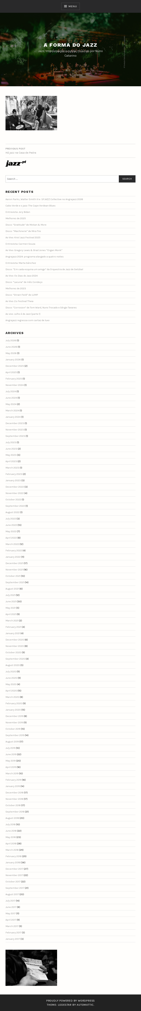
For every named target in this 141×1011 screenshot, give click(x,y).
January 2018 (13, 862)
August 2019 (12, 741)
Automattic (85, 1004)
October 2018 (13, 805)
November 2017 (14, 875)
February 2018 (13, 856)
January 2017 (13, 938)
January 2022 (13, 556)
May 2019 (11, 760)
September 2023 (15, 436)
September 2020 (15, 658)
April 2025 (11, 372)
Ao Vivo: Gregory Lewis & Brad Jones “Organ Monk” (34, 250)
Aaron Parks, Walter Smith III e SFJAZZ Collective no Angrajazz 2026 (44, 199)
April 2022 (11, 537)
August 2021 (12, 588)
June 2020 (11, 677)
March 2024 (12, 410)
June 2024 (11, 397)
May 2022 (11, 531)
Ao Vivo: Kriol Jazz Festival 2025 (23, 237)
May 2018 (11, 837)
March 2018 (12, 849)
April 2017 (11, 919)
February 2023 (14, 474)
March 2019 (12, 773)
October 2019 (13, 728)
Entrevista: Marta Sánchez (21, 263)
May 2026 (11, 353)
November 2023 (15, 429)
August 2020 (13, 665)
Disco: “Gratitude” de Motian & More (26, 224)
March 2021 (12, 620)
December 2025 (15, 365)
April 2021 (11, 614)
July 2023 (11, 442)
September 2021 (15, 582)
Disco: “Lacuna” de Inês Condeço (24, 282)
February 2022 (14, 550)
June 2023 (11, 448)
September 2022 (15, 505)
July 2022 (11, 518)
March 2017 (12, 926)
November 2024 (15, 385)
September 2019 (15, 735)
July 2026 (11, 340)
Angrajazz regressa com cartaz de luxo (28, 320)
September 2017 (15, 888)
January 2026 (13, 359)
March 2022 (12, 544)
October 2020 (13, 652)
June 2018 (11, 830)
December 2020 (15, 639)
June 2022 (11, 525)
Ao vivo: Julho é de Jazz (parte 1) (23, 313)
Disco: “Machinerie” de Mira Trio (23, 231)
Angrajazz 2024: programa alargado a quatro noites (35, 256)
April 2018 (11, 843)
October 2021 (13, 576)
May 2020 (11, 684)
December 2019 (14, 716)
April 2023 (11, 461)
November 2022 (15, 493)
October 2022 (13, 499)
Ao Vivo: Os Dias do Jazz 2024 (22, 275)
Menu (72, 6)
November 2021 (14, 569)
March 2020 (12, 697)
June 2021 (11, 601)
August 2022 (13, 512)
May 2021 (11, 607)
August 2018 (12, 818)
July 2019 (10, 748)
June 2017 (11, 907)
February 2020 (14, 703)
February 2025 (14, 378)
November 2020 (15, 646)
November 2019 (14, 722)
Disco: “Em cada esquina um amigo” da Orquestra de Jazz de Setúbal (44, 269)
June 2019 (11, 754)
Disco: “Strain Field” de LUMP (22, 294)
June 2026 (11, 346)
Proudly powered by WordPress (70, 1000)
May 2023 (11, 455)
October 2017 (13, 881)
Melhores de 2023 (16, 288)
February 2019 (13, 779)
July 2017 (10, 900)
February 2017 (13, 932)
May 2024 (11, 404)
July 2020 (11, 671)
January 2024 (13, 416)
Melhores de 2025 (16, 218)
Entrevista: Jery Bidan (18, 212)
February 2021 (13, 627)
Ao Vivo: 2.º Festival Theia (19, 301)
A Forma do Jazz (70, 45)
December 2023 (15, 423)
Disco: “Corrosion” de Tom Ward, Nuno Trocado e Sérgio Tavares (41, 307)
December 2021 (14, 563)
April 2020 (11, 690)
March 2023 (12, 467)
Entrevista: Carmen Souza (20, 243)
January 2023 (13, 480)
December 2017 (14, 868)
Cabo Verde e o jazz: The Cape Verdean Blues (31, 205)
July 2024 (11, 391)
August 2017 (12, 894)
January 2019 (13, 786)
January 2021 (13, 633)
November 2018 (14, 799)
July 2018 (10, 824)
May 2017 (11, 913)
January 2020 (13, 709)
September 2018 (15, 811)
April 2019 (11, 767)
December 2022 (15, 486)
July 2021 (10, 595)
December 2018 (14, 792)
